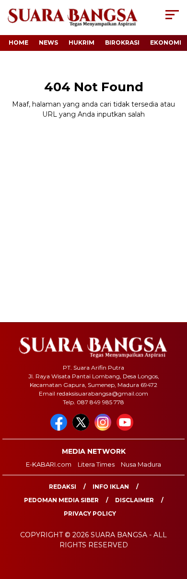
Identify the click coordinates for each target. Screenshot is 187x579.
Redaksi (62, 486)
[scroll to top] (173, 523)
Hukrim (81, 42)
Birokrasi (122, 42)
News (48, 42)
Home (18, 42)
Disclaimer (134, 500)
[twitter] (82, 428)
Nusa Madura (141, 464)
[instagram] (104, 428)
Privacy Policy (90, 513)
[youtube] (127, 428)
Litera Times (96, 464)
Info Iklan (111, 486)
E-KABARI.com (48, 464)
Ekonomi (165, 42)
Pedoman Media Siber (61, 500)
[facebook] (60, 428)
